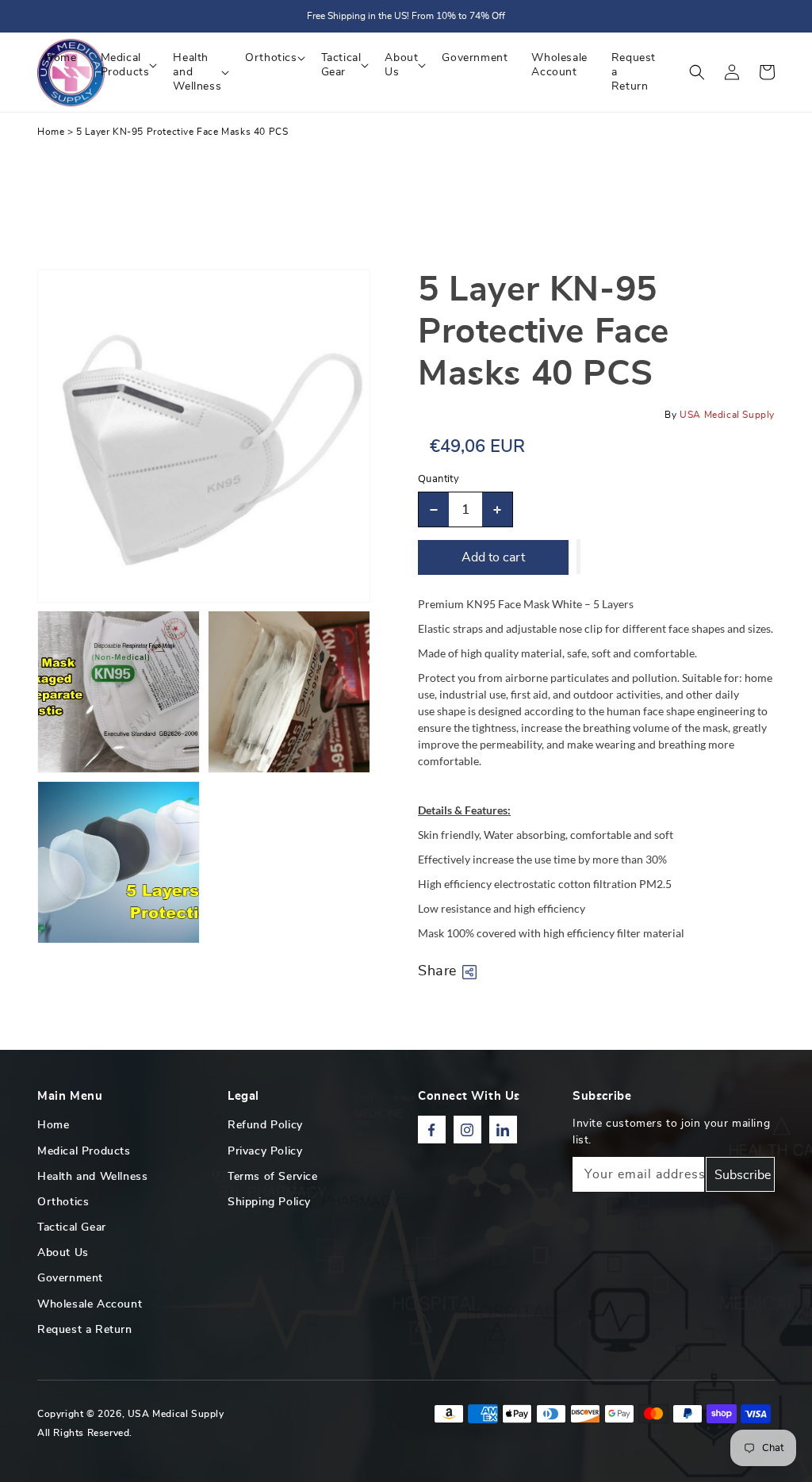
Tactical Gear (71, 1227)
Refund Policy (265, 1125)
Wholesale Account (89, 1304)
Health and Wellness (92, 1176)
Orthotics (63, 1202)
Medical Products (84, 1151)
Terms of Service (273, 1176)
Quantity (438, 479)
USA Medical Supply (176, 1414)
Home (50, 131)
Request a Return (84, 1329)
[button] (697, 72)
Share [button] (437, 971)
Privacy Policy (265, 1151)
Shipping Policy (269, 1202)
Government (70, 1278)
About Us (63, 1252)
